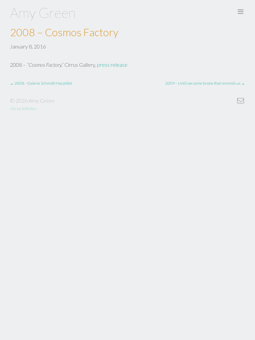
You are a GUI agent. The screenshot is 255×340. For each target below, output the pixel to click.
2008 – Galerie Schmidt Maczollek (41, 83)
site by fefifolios (23, 108)
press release (112, 64)
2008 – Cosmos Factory (64, 32)
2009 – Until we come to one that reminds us (205, 83)
